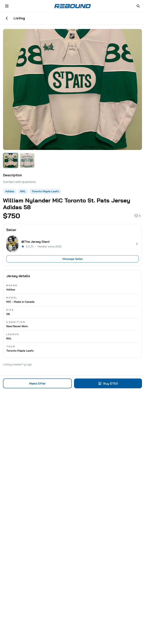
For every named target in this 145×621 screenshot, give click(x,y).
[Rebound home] (72, 6)
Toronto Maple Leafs (45, 191)
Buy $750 (110, 383)
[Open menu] (7, 6)
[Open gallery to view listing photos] (72, 89)
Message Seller (72, 259)
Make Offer (37, 383)
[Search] (138, 6)
